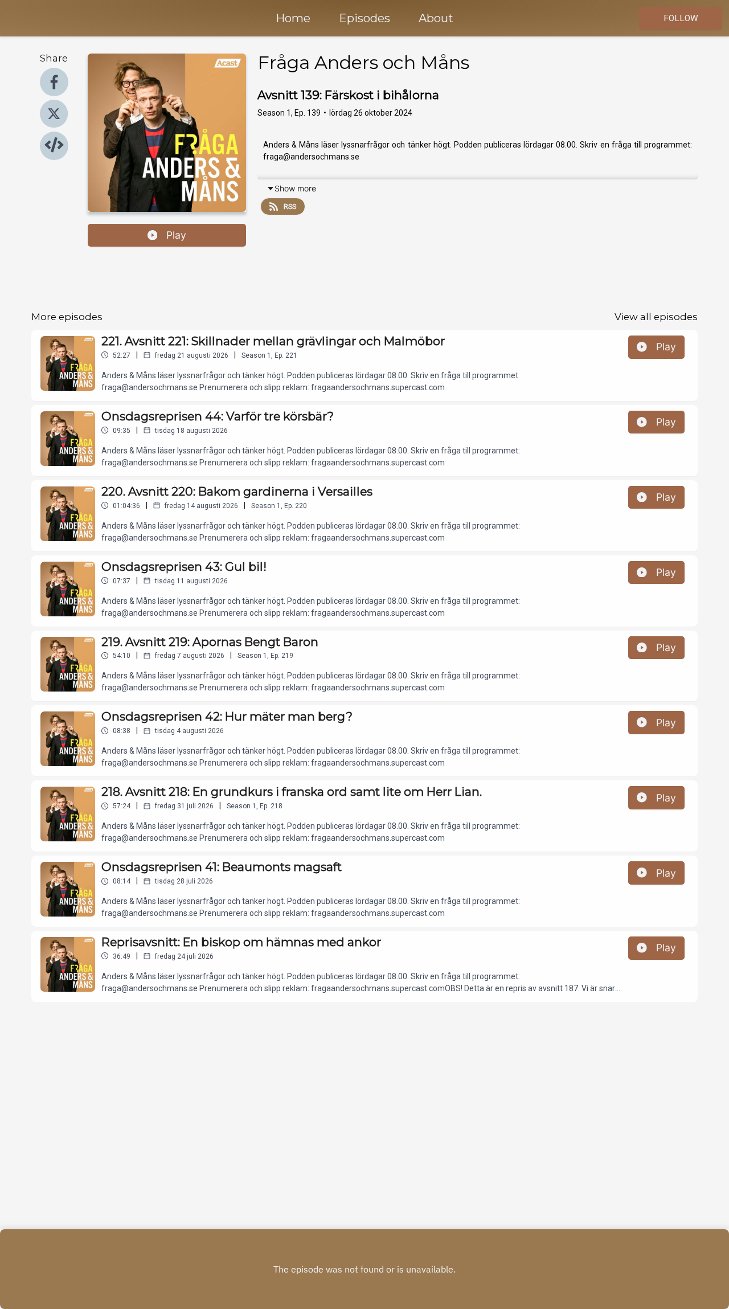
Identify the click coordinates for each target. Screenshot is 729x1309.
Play (176, 235)
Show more (295, 188)
